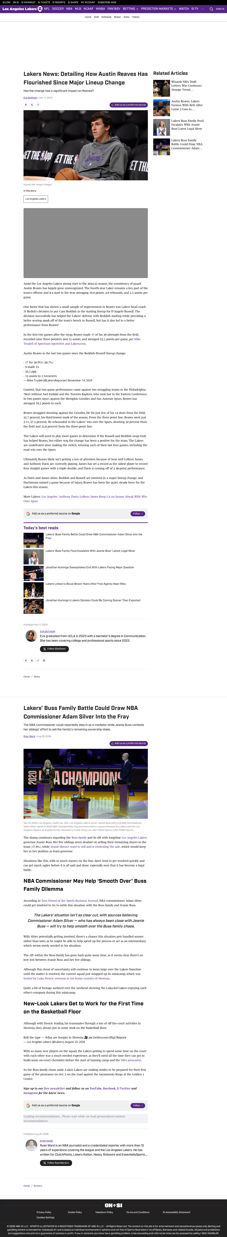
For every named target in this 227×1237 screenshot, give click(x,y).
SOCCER (58, 9)
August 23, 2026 (75, 1042)
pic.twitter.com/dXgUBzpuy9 (107, 1037)
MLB (78, 9)
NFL (47, 9)
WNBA (100, 9)
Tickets (135, 17)
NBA (69, 9)
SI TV (194, 9)
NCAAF (88, 9)
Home (88, 17)
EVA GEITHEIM (47, 632)
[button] (131, 9)
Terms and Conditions (137, 1212)
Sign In (220, 9)
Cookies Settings (45, 1217)
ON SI (16, 2)
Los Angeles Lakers (35, 199)
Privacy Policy (44, 1212)
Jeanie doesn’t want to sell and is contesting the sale (85, 846)
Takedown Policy (104, 1212)
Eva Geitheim (30, 98)
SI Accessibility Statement (176, 1212)
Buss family (79, 837)
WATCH (184, 9)
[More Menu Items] (202, 9)
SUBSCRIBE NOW (107, 2)
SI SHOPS (73, 2)
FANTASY (114, 9)
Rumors (38, 1186)
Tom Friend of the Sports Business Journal (69, 900)
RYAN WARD (46, 1141)
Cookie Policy (75, 1212)
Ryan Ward (29, 736)
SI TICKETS (44, 2)
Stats (126, 17)
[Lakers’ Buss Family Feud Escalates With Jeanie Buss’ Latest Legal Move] (178, 127)
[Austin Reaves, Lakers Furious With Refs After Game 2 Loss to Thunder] (178, 107)
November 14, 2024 (80, 380)
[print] (44, 660)
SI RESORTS (58, 2)
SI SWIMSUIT (28, 2)
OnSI (96, 17)
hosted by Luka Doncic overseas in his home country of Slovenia (66, 978)
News (37, 677)
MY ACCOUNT (88, 2)
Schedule (106, 17)
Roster (117, 17)
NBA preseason (131, 1060)
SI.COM (6, 2)
